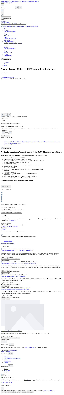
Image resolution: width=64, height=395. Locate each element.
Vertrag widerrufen (5, 351)
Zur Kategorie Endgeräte (10, 31)
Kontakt (6, 362)
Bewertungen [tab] (7, 144)
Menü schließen (7, 18)
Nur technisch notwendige (7, 392)
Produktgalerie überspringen (8, 243)
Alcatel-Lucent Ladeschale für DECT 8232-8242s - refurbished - (17, 250)
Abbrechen (3, 229)
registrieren (6, 22)
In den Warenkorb (5, 135)
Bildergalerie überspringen (7, 77)
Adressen (17, 24)
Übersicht (3, 24)
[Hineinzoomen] (9, 114)
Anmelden (3, 21)
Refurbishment (7, 356)
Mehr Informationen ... (49, 390)
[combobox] (8, 8)
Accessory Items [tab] (8, 241)
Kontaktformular (13, 350)
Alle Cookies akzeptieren (27, 392)
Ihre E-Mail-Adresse (6, 223)
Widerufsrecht (7, 361)
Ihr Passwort (4, 224)
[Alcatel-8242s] (14, 79)
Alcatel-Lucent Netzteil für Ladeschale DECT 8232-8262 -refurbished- (18, 263)
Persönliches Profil (10, 24)
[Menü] (2, 4)
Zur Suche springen (19, 1)
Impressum (6, 371)
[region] (32, 97)
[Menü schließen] (4, 33)
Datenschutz (7, 370)
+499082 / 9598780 (29, 347)
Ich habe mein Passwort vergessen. (9, 226)
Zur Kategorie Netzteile (9, 48)
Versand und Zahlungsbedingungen (12, 358)
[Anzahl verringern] (3, 133)
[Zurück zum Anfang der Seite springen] (2, 388)
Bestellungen (23, 24)
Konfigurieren (17, 392)
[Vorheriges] (2, 341)
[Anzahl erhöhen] (10, 133)
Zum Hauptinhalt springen (7, 1)
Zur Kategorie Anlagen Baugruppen (13, 43)
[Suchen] (16, 7)
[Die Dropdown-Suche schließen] (20, 7)
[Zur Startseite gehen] (6, 2)
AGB (5, 359)
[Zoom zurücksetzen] (5, 114)
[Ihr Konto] (2, 15)
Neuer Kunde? (12, 220)
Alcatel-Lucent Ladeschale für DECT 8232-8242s (13, 276)
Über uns (6, 369)
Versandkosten (27, 380)
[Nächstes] (5, 341)
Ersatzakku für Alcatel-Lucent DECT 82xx (11, 331)
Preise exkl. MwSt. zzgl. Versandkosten (10, 123)
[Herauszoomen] (2, 114)
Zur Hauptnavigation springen (31, 1)
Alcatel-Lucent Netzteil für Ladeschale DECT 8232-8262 (15, 289)
